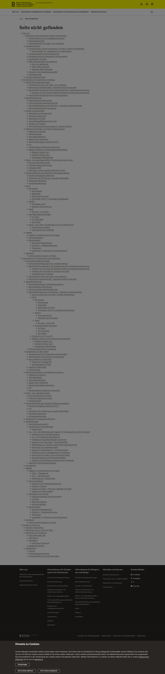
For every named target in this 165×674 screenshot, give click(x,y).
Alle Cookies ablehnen (25, 671)
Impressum (38, 659)
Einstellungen (22, 664)
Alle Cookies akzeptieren (48, 671)
